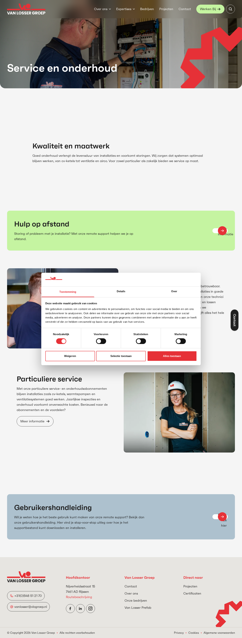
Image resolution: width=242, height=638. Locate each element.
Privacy (179, 632)
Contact (185, 9)
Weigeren (70, 355)
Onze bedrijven (136, 600)
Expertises (123, 9)
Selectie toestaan (121, 355)
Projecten (166, 9)
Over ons (100, 9)
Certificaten (192, 593)
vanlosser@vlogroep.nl (30, 607)
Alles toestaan (172, 355)
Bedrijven (147, 9)
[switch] (101, 341)
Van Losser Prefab (138, 608)
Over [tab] (174, 291)
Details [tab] (121, 291)
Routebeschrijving (79, 597)
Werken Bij (208, 9)
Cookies (193, 632)
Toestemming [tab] (67, 291)
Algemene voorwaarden (219, 632)
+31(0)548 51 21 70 (28, 596)
